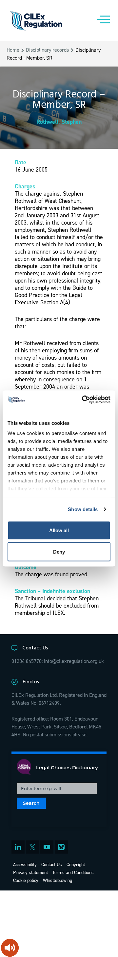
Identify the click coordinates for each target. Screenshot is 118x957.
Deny (59, 552)
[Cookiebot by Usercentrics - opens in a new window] (83, 400)
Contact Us (51, 864)
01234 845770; (27, 661)
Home (13, 49)
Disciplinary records (47, 49)
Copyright (76, 864)
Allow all (59, 530)
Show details (83, 509)
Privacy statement (30, 872)
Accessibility (25, 864)
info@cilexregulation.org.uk (74, 661)
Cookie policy (25, 880)
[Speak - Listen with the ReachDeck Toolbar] (10, 948)
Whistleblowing (57, 880)
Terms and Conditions (73, 872)
